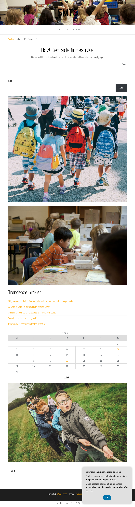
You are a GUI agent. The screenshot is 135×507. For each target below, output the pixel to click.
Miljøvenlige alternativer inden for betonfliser (27, 323)
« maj (66, 377)
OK (107, 497)
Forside (58, 29)
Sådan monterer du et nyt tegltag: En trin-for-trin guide (32, 312)
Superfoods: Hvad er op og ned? (22, 318)
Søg (10, 80)
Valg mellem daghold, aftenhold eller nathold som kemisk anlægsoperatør (41, 301)
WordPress (62, 493)
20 (67, 360)
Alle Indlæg (74, 29)
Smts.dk (12, 39)
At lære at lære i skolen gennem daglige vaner (29, 306)
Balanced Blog (81, 493)
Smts (67, 12)
